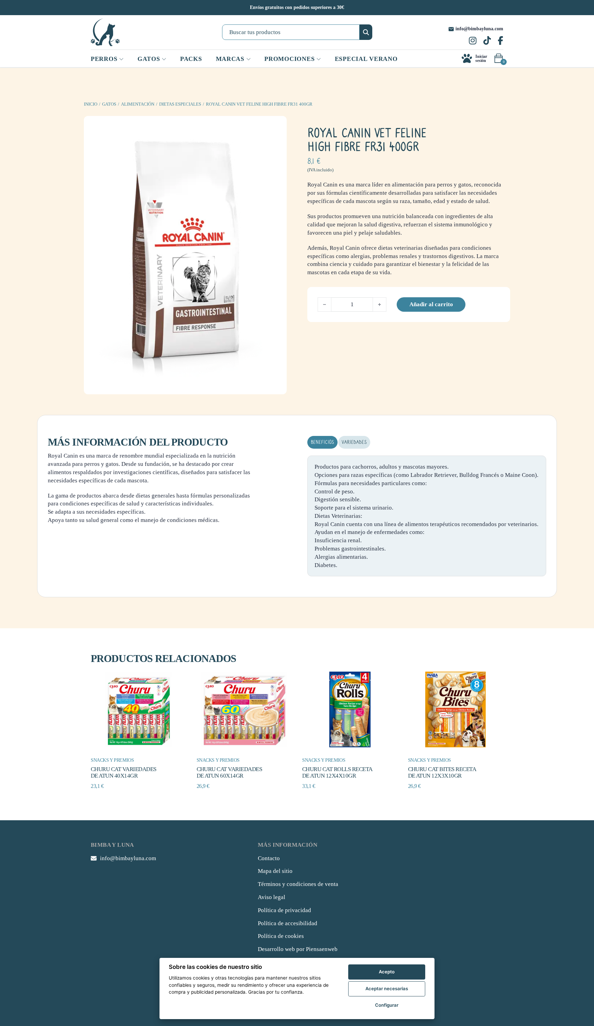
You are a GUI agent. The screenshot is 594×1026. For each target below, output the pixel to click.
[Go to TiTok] (487, 41)
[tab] (322, 442)
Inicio (90, 104)
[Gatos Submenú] (164, 59)
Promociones (289, 58)
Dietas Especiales (180, 104)
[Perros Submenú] (121, 59)
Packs (191, 58)
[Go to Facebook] (500, 41)
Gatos (109, 104)
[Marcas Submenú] (248, 59)
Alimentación (137, 104)
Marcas (230, 58)
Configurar (386, 1005)
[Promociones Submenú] (319, 59)
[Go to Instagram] (472, 41)
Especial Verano (366, 58)
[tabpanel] (427, 516)
